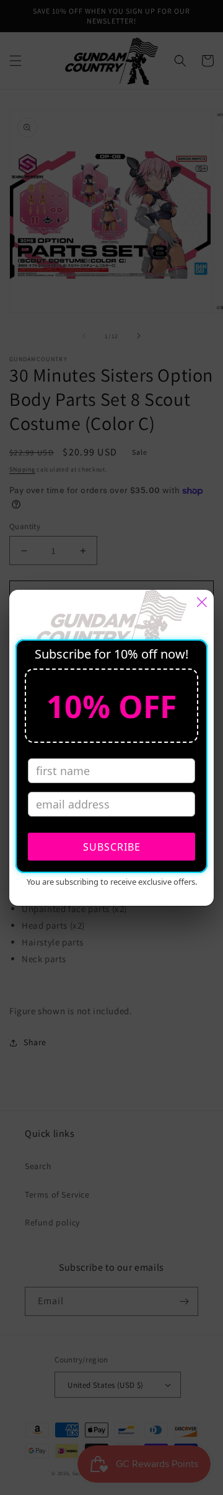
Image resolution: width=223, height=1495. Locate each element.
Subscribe (112, 847)
